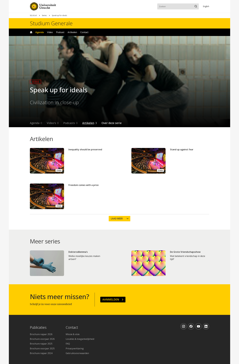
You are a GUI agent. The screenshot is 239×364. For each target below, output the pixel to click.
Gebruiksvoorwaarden (77, 353)
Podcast (60, 32)
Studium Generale (51, 23)
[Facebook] (191, 326)
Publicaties (38, 327)
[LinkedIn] (206, 326)
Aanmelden (110, 299)
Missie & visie (73, 334)
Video (50, 32)
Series (44, 15)
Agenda (39, 32)
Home (31, 32)
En (206, 6)
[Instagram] (183, 326)
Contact (84, 32)
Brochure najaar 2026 (41, 334)
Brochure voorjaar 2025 (42, 348)
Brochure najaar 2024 (41, 353)
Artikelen (72, 32)
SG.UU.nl (33, 15)
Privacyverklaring (75, 348)
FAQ (68, 343)
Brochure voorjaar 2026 (42, 338)
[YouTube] (198, 326)
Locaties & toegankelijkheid (80, 338)
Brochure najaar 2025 (41, 343)
